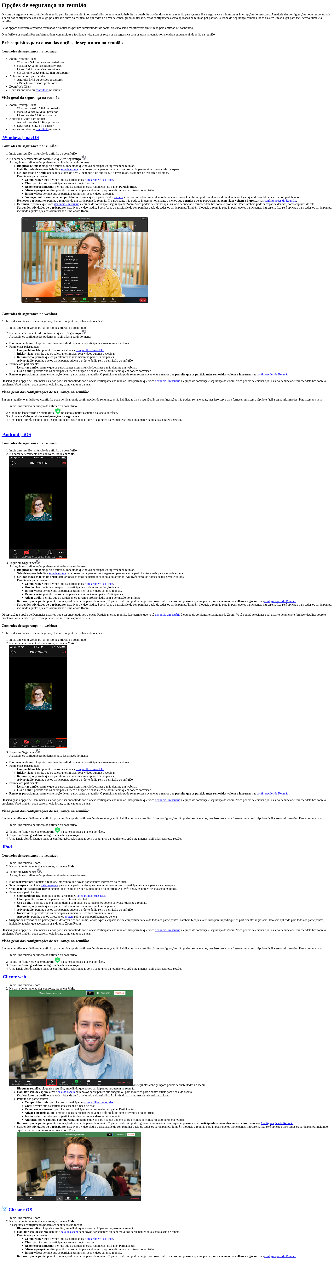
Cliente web (14, 976)
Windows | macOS (20, 137)
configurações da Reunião (280, 200)
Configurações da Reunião (277, 1123)
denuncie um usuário (66, 204)
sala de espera (69, 169)
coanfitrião (42, 90)
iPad (7, 846)
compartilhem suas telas (98, 179)
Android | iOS (16, 434)
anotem (118, 197)
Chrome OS (19, 1209)
